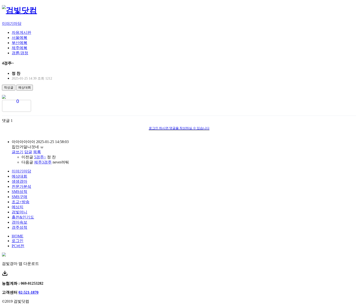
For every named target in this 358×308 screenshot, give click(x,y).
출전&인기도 (23, 217)
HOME (17, 236)
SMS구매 (19, 197)
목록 (37, 152)
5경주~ (40, 157)
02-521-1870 (28, 292)
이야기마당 (11, 23)
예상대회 (24, 87)
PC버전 (18, 246)
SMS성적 (19, 192)
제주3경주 (43, 162)
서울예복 (19, 38)
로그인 (17, 241)
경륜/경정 (20, 53)
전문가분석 (21, 186)
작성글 (8, 87)
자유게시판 (21, 32)
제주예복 (19, 48)
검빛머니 (19, 212)
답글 (28, 152)
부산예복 (19, 43)
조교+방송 (20, 202)
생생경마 (19, 181)
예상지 (17, 207)
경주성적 (19, 227)
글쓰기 (17, 152)
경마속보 (19, 222)
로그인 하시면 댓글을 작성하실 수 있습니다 (179, 128)
